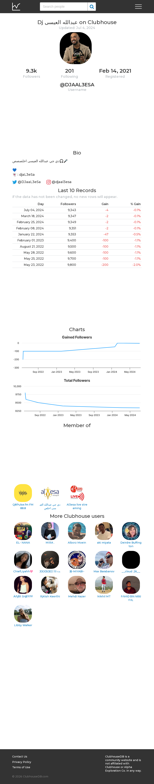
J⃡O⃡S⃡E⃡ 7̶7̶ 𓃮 (49, 571)
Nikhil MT (104, 596)
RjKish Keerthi (50, 596)
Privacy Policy (21, 762)
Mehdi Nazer (77, 596)
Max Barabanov (104, 571)
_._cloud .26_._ (131, 571)
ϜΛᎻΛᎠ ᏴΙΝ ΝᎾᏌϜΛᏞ (131, 598)
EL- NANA (23, 542)
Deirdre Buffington (130, 544)
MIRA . (50, 542)
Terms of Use (21, 767)
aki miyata (104, 542)
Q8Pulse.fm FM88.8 (23, 506)
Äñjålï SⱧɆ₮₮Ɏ (23, 596)
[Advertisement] (77, 123)
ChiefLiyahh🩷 (23, 571)
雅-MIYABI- (76, 571)
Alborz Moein (77, 542)
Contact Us (19, 756)
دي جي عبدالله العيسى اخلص (50, 506)
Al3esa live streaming (77, 506)
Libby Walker (23, 625)
